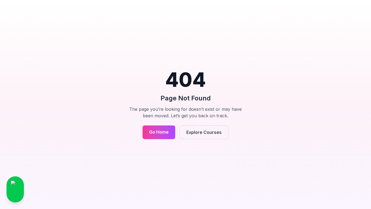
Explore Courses (204, 132)
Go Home (159, 132)
